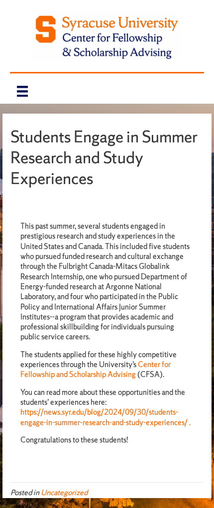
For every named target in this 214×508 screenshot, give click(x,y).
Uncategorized (64, 492)
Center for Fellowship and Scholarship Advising (95, 369)
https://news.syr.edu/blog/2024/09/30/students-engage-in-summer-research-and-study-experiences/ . (106, 417)
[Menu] (22, 91)
